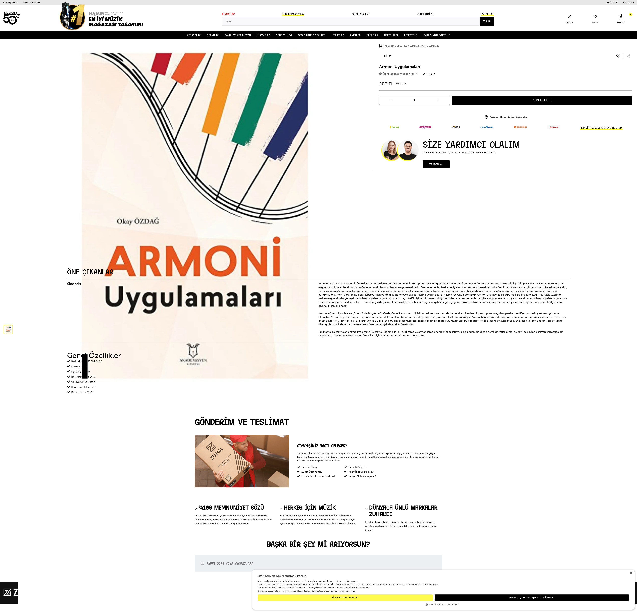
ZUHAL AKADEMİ (361, 14)
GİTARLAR (213, 35)
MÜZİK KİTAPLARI (430, 46)
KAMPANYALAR (293, 14)
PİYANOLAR (194, 35)
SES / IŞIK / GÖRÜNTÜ (312, 35)
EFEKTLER (338, 35)
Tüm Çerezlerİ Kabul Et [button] (345, 597)
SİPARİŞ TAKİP (10, 3)
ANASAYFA (389, 46)
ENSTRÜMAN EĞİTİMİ (436, 35)
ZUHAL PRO (487, 14)
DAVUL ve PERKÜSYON (238, 35)
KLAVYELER (263, 35)
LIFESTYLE (410, 35)
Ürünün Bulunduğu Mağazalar (508, 117)
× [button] (631, 573)
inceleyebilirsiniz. (347, 591)
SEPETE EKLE (542, 100)
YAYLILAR (372, 35)
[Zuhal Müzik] (23, 595)
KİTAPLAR (414, 46)
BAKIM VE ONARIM (31, 3)
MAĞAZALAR (612, 3)
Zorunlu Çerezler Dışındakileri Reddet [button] (532, 597)
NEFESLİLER (391, 35)
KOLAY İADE (628, 3)
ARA (488, 21)
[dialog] (443, 590)
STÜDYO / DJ (284, 35)
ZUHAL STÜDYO (425, 14)
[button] (443, 604)
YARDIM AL (436, 164)
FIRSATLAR (228, 14)
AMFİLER (355, 35)
